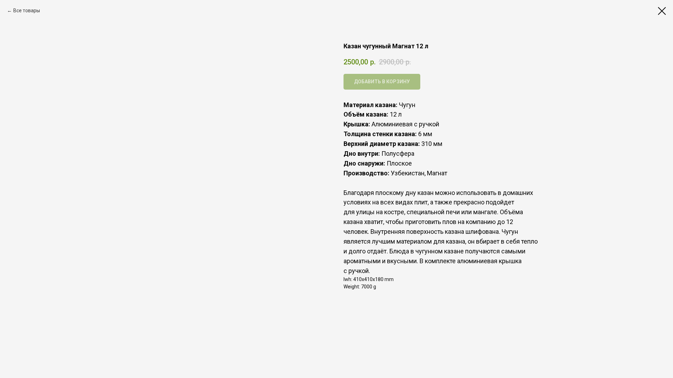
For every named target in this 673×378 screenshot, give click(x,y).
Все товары (26, 10)
